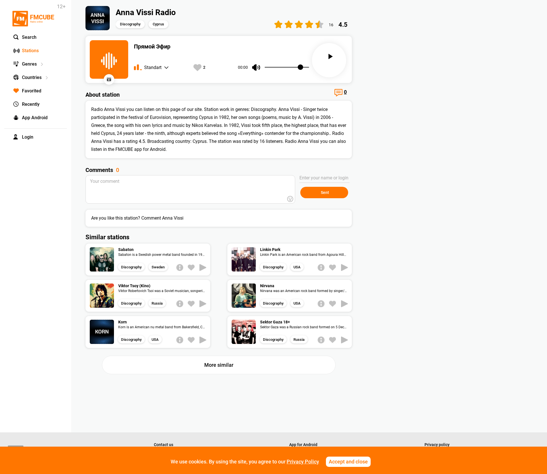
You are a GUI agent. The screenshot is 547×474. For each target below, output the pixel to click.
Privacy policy (437, 444)
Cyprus (158, 24)
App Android (35, 117)
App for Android (303, 444)
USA (297, 267)
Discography (130, 24)
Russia (157, 303)
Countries (32, 77)
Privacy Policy (303, 462)
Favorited (31, 91)
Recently (31, 104)
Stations (30, 50)
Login (27, 137)
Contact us (163, 444)
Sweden (158, 267)
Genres (29, 64)
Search (29, 37)
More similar (218, 365)
